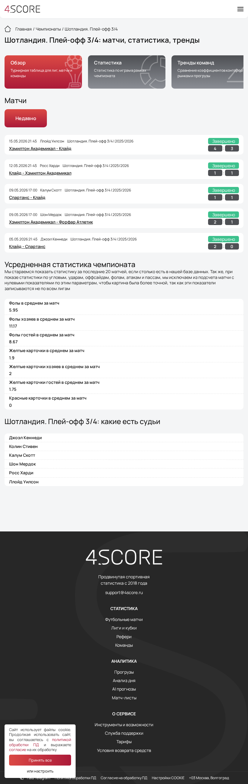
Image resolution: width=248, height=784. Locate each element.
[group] (43, 72)
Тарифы (124, 741)
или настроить (40, 771)
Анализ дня (124, 680)
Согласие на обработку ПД (124, 778)
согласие (17, 749)
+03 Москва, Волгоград (209, 778)
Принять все (40, 760)
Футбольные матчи (124, 619)
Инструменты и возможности (124, 724)
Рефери (124, 636)
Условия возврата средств (124, 750)
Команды (124, 645)
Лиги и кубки (124, 628)
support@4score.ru (124, 592)
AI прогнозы (124, 689)
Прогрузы (124, 672)
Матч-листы (124, 698)
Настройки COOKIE (168, 778)
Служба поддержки (124, 733)
